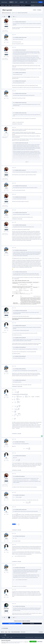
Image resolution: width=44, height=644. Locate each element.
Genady (23, 21)
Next (13, 16)
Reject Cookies (40, 641)
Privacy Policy (3, 637)
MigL (6, 132)
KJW (6, 394)
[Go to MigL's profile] (6, 129)
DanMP (6, 327)
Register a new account (12, 623)
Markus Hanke (24, 142)
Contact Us (7, 637)
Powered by (38, 637)
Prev (4, 16)
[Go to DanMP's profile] (6, 324)
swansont (6, 23)
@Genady (14, 524)
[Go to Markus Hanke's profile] (6, 309)
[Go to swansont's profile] (6, 21)
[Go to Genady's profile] (6, 36)
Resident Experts (6, 313)
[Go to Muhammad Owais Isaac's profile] (2, 12)
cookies (7, 641)
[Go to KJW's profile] (6, 391)
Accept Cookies (33, 641)
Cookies (11, 637)
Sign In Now (32, 623)
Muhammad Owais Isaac (7, 12)
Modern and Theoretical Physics (22, 12)
